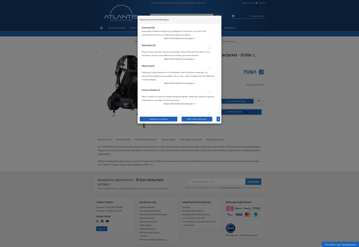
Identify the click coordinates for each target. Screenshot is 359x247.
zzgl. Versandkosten (346, 244)
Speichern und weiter (158, 119)
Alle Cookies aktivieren (197, 119)
